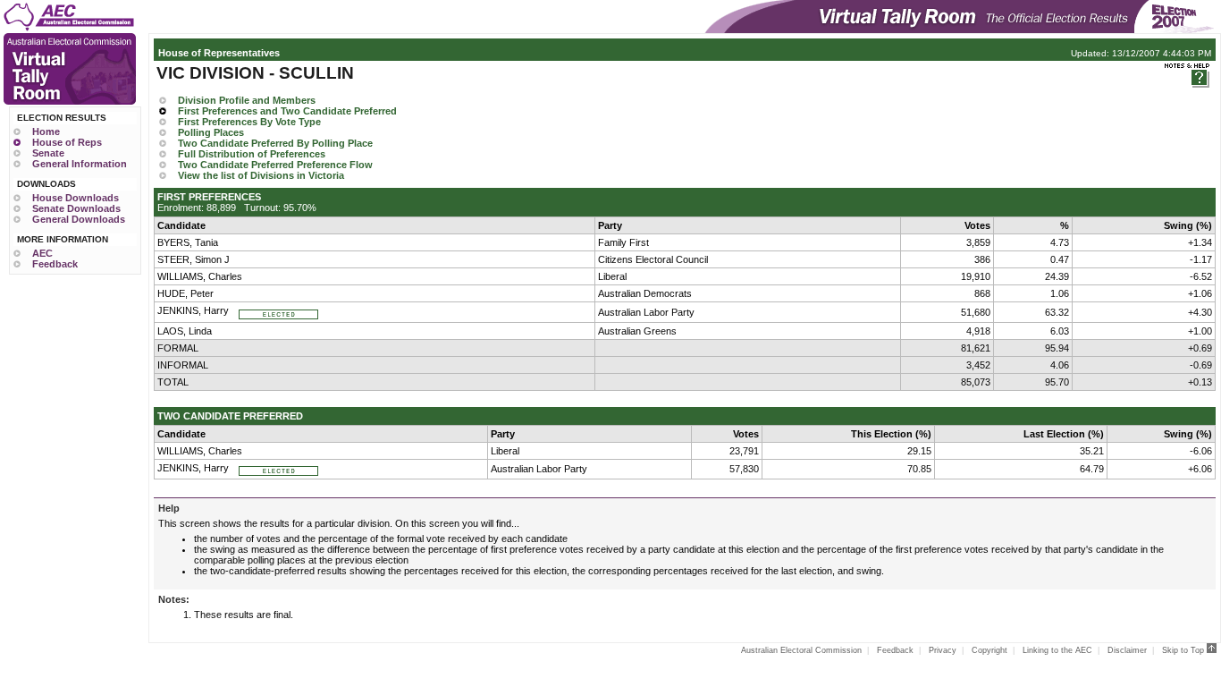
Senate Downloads (76, 208)
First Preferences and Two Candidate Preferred (287, 111)
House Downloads (75, 197)
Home (46, 131)
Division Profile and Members (247, 100)
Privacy (942, 650)
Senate (48, 153)
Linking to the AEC (1057, 650)
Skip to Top (1184, 650)
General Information (79, 163)
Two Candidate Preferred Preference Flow (275, 164)
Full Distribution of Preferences (251, 153)
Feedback (55, 264)
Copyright (989, 650)
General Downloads (78, 219)
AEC (42, 253)
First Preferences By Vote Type (249, 121)
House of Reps (67, 142)
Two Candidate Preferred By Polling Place (275, 143)
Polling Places (211, 132)
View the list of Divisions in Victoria (261, 175)
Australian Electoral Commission (801, 650)
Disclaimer (1127, 650)
